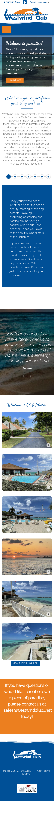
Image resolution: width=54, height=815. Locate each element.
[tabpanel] (27, 230)
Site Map (26, 774)
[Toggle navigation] (5, 29)
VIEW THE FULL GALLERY (25, 663)
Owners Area (12, 2)
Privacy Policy (42, 771)
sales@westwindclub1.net (28, 710)
